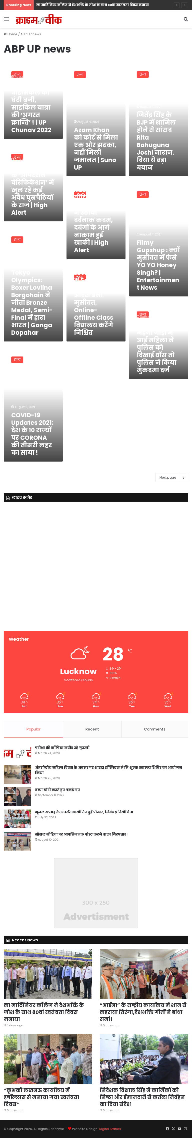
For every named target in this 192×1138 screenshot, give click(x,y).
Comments (155, 729)
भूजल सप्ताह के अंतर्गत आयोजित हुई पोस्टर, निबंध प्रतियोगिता (84, 812)
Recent (92, 729)
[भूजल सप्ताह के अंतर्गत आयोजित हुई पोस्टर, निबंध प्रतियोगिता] (17, 819)
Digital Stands (110, 1128)
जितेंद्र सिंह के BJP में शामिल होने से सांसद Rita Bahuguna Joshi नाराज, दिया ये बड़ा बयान (156, 141)
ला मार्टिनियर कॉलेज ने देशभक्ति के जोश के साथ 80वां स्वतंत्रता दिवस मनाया (92, 5)
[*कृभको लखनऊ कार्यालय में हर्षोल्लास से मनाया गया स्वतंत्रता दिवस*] (48, 1059)
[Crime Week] (39, 19)
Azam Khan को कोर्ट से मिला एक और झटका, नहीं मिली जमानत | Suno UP (96, 149)
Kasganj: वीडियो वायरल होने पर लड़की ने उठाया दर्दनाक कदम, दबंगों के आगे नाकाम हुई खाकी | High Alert (94, 220)
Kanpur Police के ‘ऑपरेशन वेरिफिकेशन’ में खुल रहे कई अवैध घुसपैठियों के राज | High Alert (32, 190)
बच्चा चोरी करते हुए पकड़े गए (57, 789)
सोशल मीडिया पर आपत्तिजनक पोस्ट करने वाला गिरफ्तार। (81, 834)
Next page (168, 477)
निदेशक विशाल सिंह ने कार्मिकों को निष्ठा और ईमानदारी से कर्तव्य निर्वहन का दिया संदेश (142, 1097)
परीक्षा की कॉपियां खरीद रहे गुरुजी (62, 747)
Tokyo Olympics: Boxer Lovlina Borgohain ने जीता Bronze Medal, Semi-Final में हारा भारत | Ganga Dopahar (32, 302)
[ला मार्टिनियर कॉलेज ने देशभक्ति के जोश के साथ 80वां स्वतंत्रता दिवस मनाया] (48, 974)
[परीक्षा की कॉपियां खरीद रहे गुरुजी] (17, 753)
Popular (33, 729)
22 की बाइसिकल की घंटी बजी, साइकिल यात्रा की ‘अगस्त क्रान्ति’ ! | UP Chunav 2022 (31, 107)
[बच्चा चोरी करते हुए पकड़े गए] (17, 796)
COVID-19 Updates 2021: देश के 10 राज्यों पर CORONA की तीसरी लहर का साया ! (32, 434)
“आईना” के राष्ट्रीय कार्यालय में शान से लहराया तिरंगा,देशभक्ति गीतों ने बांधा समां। (143, 1012)
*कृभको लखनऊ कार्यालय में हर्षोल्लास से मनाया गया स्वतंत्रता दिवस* (41, 1097)
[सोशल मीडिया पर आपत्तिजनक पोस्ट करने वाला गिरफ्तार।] (17, 841)
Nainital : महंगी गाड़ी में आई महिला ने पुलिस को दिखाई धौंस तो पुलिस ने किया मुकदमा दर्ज (156, 347)
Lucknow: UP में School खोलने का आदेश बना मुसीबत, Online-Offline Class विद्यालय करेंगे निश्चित (93, 302)
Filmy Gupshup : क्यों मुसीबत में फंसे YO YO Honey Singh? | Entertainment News (158, 265)
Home (12, 34)
